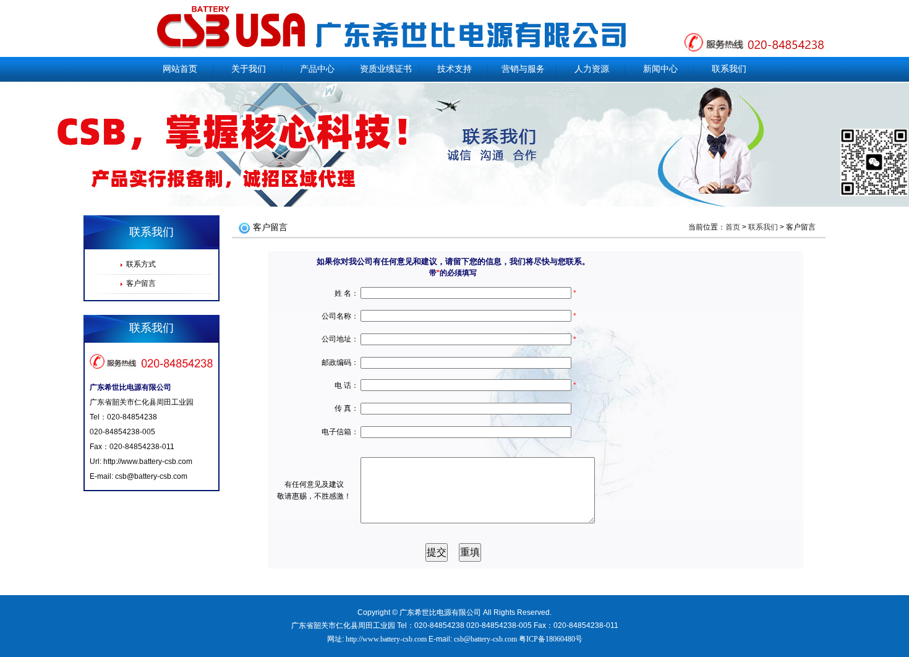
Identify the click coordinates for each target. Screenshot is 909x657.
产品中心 (317, 69)
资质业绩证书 (386, 69)
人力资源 (591, 69)
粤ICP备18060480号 (551, 639)
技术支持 (454, 69)
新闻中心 (660, 69)
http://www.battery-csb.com (147, 461)
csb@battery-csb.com (151, 476)
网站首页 (180, 69)
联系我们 (729, 69)
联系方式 (141, 264)
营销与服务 (523, 69)
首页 (732, 227)
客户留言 (141, 283)
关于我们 (248, 69)
